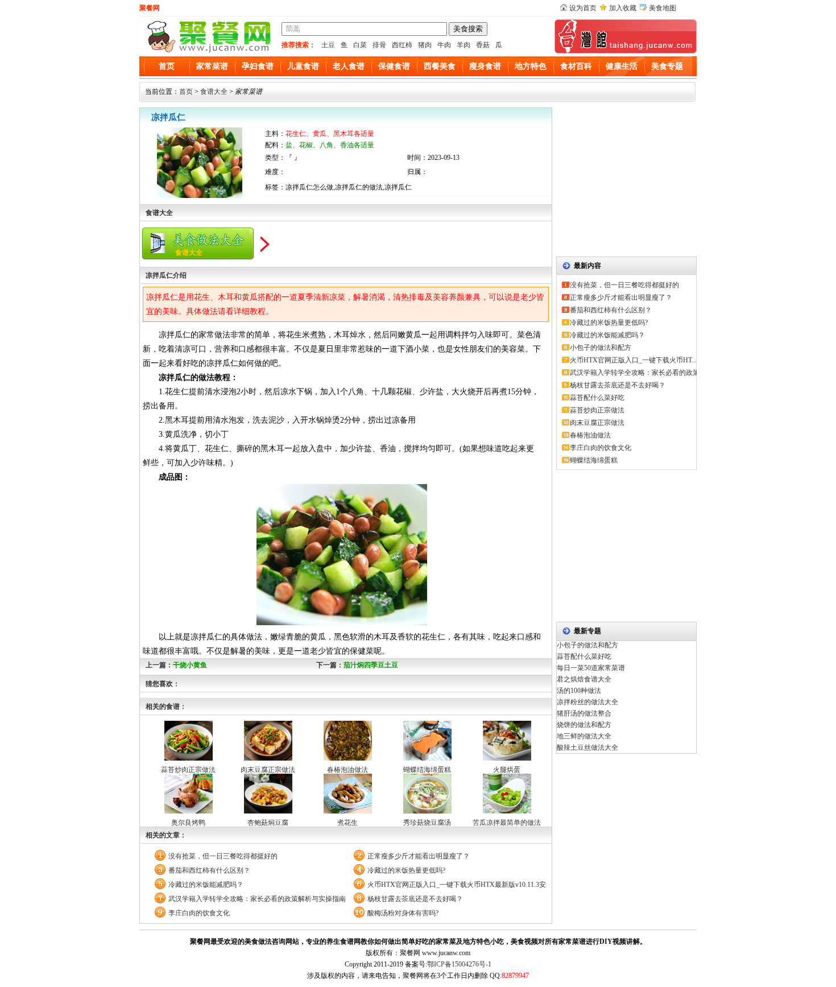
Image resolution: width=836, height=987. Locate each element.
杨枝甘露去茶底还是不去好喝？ (415, 899)
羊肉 (463, 45)
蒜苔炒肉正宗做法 (188, 770)
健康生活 (622, 66)
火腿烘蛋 (506, 770)
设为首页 (583, 8)
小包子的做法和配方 (600, 348)
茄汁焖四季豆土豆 (370, 665)
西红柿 (402, 45)
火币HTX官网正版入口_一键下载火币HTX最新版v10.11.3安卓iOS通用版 (457, 885)
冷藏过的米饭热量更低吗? (406, 870)
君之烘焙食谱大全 (584, 679)
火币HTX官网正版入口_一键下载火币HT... (633, 360)
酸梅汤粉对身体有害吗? (402, 913)
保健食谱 (394, 66)
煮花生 (347, 823)
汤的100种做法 (579, 691)
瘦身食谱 (485, 66)
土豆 (328, 45)
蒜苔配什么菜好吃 (597, 398)
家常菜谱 (212, 66)
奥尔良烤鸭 (188, 823)
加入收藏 (622, 8)
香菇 (483, 45)
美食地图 (662, 8)
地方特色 (531, 66)
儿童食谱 (303, 66)
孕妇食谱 (258, 66)
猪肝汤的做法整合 (584, 713)
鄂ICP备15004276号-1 (459, 964)
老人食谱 (349, 66)
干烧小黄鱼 (190, 665)
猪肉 (425, 45)
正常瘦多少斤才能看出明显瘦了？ (418, 856)
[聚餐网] (207, 51)
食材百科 (576, 66)
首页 (167, 66)
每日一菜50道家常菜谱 (591, 668)
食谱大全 (213, 92)
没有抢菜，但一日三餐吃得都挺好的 (223, 856)
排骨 (379, 45)
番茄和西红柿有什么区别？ (209, 870)
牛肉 (444, 45)
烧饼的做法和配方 (584, 725)
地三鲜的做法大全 (584, 736)
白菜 (360, 45)
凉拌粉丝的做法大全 (587, 702)
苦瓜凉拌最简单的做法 (507, 823)
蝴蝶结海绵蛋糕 (427, 770)
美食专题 (667, 66)
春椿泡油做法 (347, 770)
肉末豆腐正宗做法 (268, 770)
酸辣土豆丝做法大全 (587, 747)
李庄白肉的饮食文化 (199, 913)
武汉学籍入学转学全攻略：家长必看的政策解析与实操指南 (257, 899)
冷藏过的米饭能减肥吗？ (205, 885)
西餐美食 (440, 66)
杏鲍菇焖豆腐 (267, 823)
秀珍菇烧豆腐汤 (427, 823)
